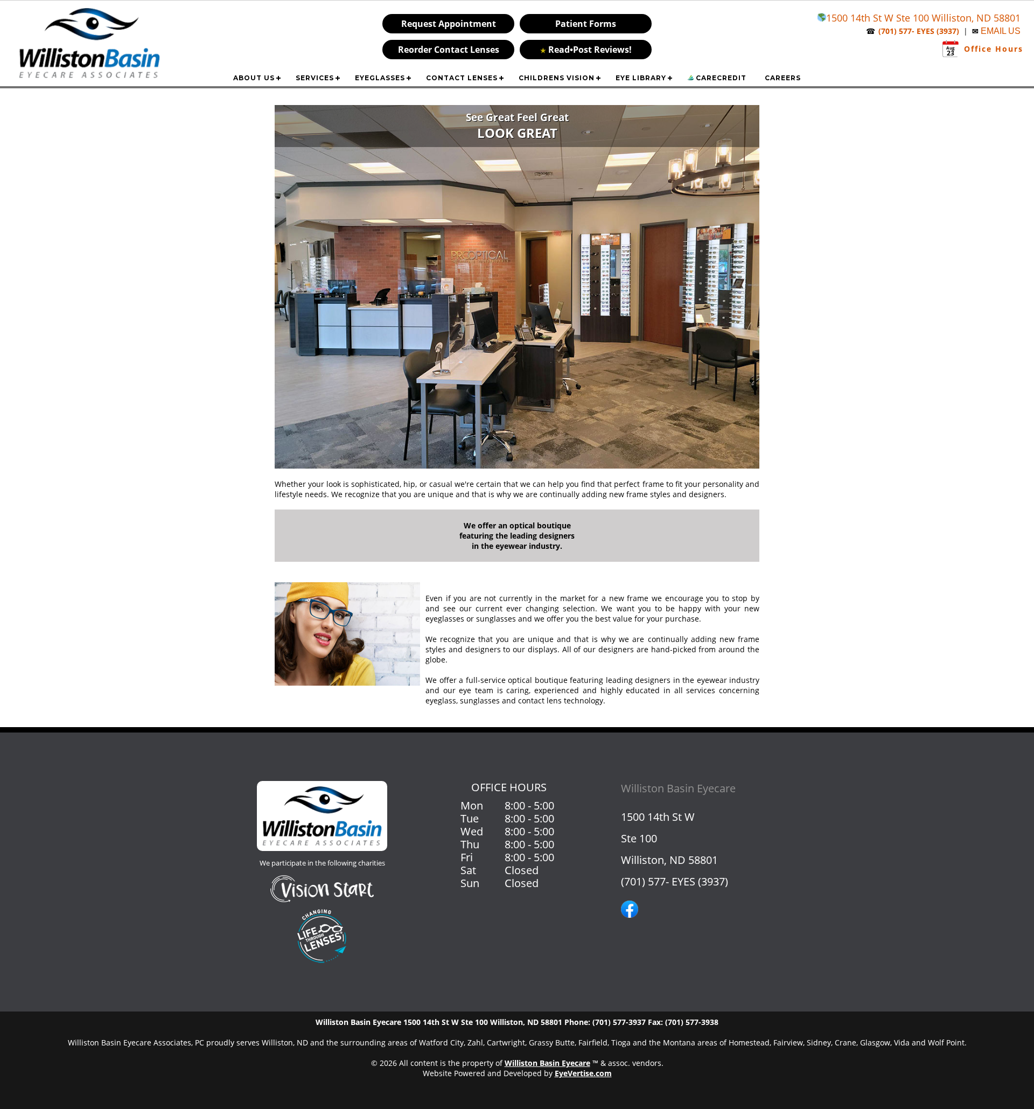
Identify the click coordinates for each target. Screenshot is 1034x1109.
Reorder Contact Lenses (448, 49)
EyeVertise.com (583, 1073)
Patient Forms (585, 24)
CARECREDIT (720, 78)
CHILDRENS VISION (557, 78)
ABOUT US (254, 78)
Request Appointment (448, 24)
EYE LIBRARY (641, 78)
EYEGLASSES (380, 78)
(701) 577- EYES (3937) (674, 881)
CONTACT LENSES (462, 78)
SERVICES (315, 78)
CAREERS (783, 78)
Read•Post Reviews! (586, 49)
